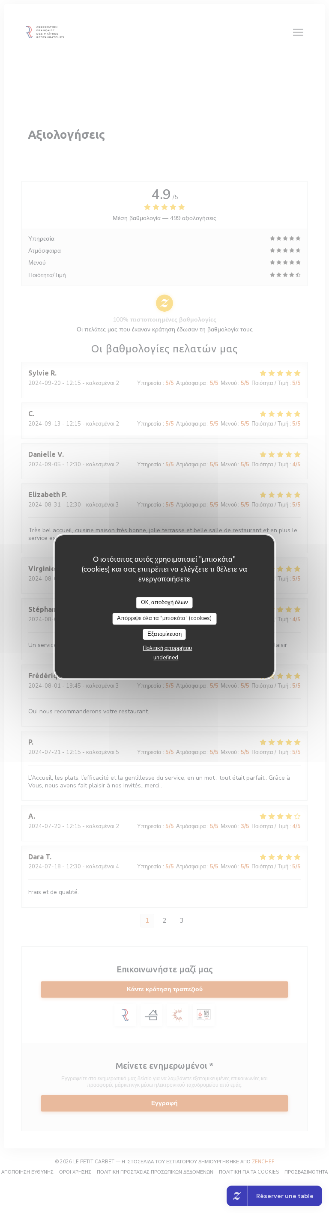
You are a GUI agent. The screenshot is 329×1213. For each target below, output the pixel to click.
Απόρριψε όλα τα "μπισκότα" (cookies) (164, 618)
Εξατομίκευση (164, 634)
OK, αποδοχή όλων (164, 602)
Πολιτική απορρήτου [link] (167, 648)
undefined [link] (165, 658)
